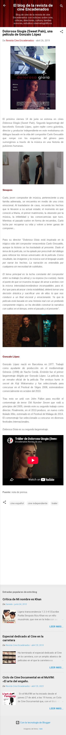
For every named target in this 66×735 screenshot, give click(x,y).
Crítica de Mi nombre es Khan (22, 599)
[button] (61, 32)
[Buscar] (61, 6)
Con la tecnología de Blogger (35, 722)
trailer (55, 503)
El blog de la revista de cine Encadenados (33, 7)
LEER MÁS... (56, 626)
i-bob (40, 729)
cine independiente (37, 503)
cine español (17, 503)
